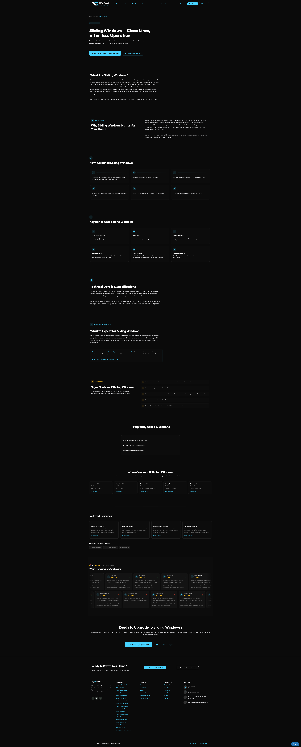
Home (90, 16)
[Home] (100, 3)
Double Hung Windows (110, 547)
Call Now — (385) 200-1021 (139, 645)
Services (95, 16)
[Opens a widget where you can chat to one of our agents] (295, 744)
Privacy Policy (192, 743)
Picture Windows (124, 547)
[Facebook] (93, 698)
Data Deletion (203, 743)
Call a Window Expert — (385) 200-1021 (106, 53)
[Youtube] (100, 698)
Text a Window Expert (133, 53)
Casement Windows (96, 547)
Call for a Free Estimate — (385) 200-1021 (106, 359)
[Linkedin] (96, 698)
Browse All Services (150, 498)
